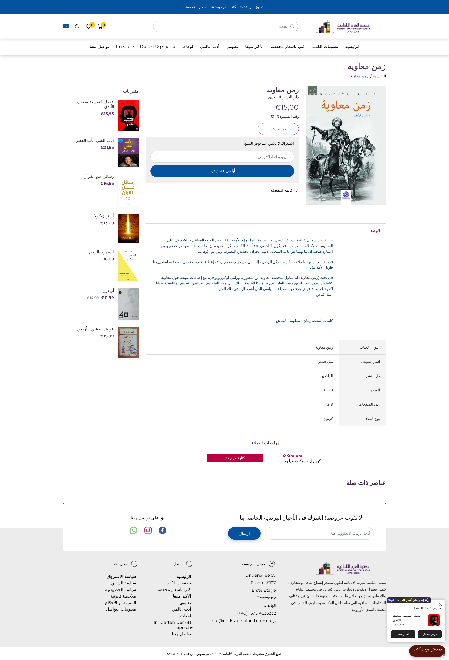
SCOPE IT (174, 654)
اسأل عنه (403, 634)
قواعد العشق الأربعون (95, 329)
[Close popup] (441, 603)
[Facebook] (162, 530)
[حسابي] (76, 26)
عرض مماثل (430, 634)
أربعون (108, 290)
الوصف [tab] (374, 230)
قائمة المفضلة (281, 190)
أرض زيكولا (104, 216)
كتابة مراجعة (235, 458)
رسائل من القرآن (98, 176)
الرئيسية (379, 76)
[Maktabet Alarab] (351, 26)
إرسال (244, 533)
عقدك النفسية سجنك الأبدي (95, 104)
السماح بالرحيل (100, 252)
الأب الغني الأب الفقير (95, 140)
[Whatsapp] (133, 530)
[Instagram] (148, 530)
